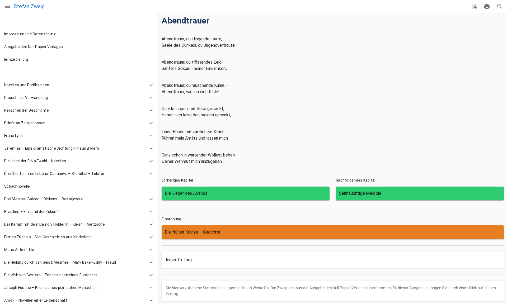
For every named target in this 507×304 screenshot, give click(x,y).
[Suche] (499, 6)
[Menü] (7, 6)
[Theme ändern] (474, 6)
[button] (79, 85)
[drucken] (487, 6)
